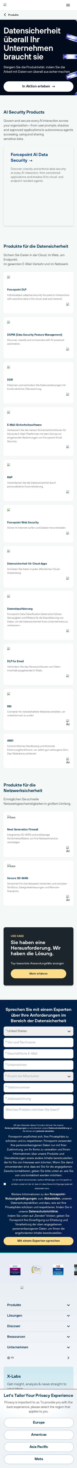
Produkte (13, 15)
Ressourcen (16, 1337)
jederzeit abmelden (45, 1131)
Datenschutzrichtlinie (43, 1211)
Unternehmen (17, 1347)
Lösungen (14, 1316)
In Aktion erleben (36, 86)
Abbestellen (52, 1198)
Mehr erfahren (38, 973)
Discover (13, 1326)
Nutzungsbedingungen (16, 1128)
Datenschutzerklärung (59, 1128)
